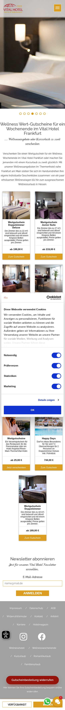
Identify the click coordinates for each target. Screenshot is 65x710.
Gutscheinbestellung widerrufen (33, 680)
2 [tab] (24, 114)
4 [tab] (32, 114)
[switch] (56, 365)
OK (32, 410)
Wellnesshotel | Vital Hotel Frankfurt (13, 8)
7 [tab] (44, 114)
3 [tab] (28, 114)
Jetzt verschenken (16, 467)
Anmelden (32, 593)
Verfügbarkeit (17, 704)
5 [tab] (36, 114)
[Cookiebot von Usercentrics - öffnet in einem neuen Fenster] (46, 298)
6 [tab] (40, 114)
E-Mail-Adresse (32, 577)
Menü (57, 8)
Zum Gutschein (16, 256)
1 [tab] (20, 114)
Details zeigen (46, 400)
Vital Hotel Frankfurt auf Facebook (42, 637)
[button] (57, 702)
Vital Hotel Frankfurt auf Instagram (23, 637)
